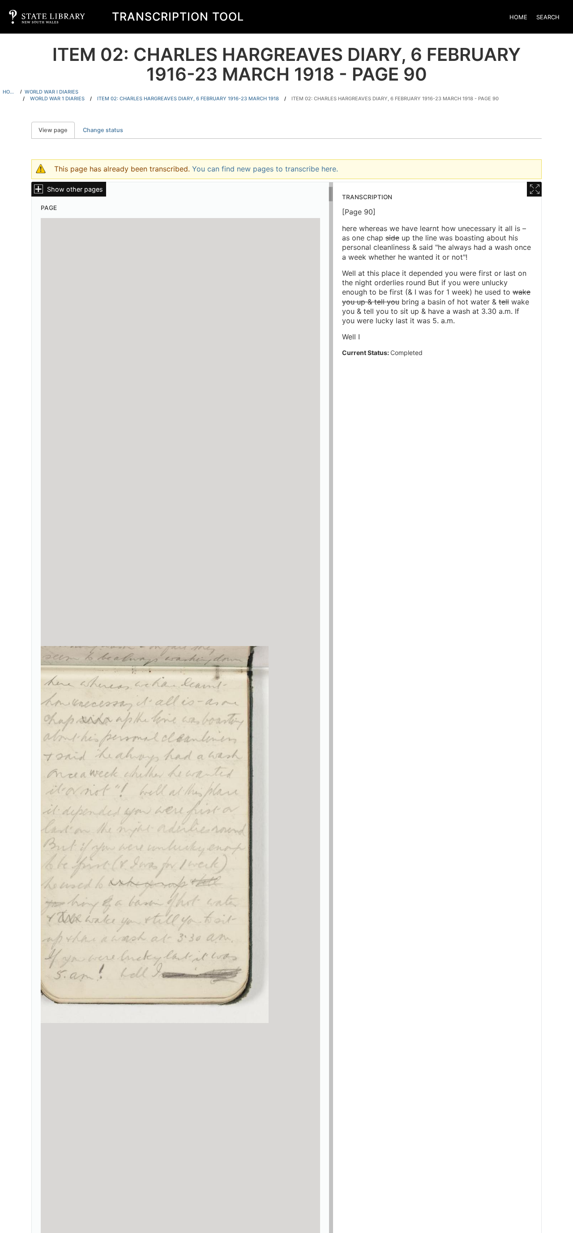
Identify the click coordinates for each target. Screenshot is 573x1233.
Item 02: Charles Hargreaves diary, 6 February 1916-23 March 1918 (188, 98)
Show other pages (75, 189)
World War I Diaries (51, 92)
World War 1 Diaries (57, 98)
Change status (103, 130)
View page (56, 130)
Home (518, 17)
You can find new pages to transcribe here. (265, 168)
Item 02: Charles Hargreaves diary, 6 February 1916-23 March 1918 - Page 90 (395, 98)
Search (548, 17)
